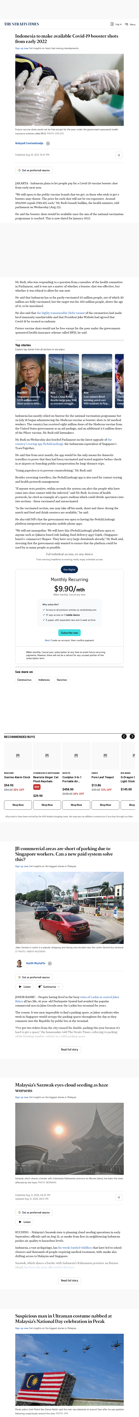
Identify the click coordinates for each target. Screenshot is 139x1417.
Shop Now (18, 805)
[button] (116, 24)
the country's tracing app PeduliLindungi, (63, 441)
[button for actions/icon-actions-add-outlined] (48, 143)
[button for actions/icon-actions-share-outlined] (118, 155)
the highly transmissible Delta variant (61, 313)
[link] (21, 24)
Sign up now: (21, 48)
